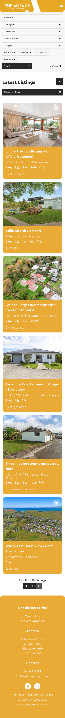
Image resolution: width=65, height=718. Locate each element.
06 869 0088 (32, 671)
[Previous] (59, 81)
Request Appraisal (32, 621)
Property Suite (40, 705)
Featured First (12, 92)
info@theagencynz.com (34, 676)
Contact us (32, 616)
